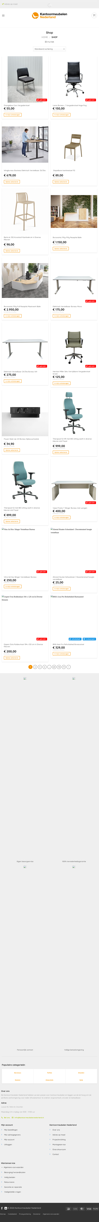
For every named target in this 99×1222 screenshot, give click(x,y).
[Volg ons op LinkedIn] (5, 1208)
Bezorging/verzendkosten (14, 1172)
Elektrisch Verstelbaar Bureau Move (67, 306)
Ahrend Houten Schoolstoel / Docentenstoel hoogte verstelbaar (73, 578)
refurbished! (76, 639)
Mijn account (9, 1140)
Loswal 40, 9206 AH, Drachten (12, 1107)
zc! (33, 639)
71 (64, 667)
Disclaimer (36, 1214)
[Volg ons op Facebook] (2, 1208)
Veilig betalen (9, 1177)
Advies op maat (59, 1135)
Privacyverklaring (25, 1214)
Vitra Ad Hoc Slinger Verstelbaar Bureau (20, 577)
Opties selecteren (12, 182)
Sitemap (3, 1214)
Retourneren (9, 1182)
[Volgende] (69, 667)
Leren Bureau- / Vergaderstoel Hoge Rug (70, 105)
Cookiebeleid (12, 1214)
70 (59, 667)
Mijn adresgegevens (12, 1135)
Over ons (56, 1130)
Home (45, 37)
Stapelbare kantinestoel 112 (64, 170)
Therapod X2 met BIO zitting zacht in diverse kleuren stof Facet (22, 509)
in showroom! (90, 639)
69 (54, 667)
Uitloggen (8, 1144)
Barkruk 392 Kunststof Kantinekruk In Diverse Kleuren (22, 238)
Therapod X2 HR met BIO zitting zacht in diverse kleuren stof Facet (72, 440)
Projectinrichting (59, 1140)
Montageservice (59, 1144)
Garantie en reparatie (13, 1187)
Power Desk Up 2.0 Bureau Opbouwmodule (21, 439)
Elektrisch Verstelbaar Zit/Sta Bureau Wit (20, 372)
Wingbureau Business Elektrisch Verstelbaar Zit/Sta (25, 170)
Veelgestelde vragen (12, 1192)
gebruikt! (42, 100)
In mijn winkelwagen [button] (13, 115)
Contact (56, 1154)
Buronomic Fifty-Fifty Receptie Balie (67, 237)
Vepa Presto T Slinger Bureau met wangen (70, 508)
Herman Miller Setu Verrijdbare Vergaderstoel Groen (71, 372)
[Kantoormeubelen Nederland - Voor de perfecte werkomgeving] (49, 15)
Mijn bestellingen (11, 1130)
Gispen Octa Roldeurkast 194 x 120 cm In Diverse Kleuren (23, 645)
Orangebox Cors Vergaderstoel (16, 105)
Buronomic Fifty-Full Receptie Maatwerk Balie (22, 306)
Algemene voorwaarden (13, 1167)
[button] (3, 15)
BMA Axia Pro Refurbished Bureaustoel (68, 644)
